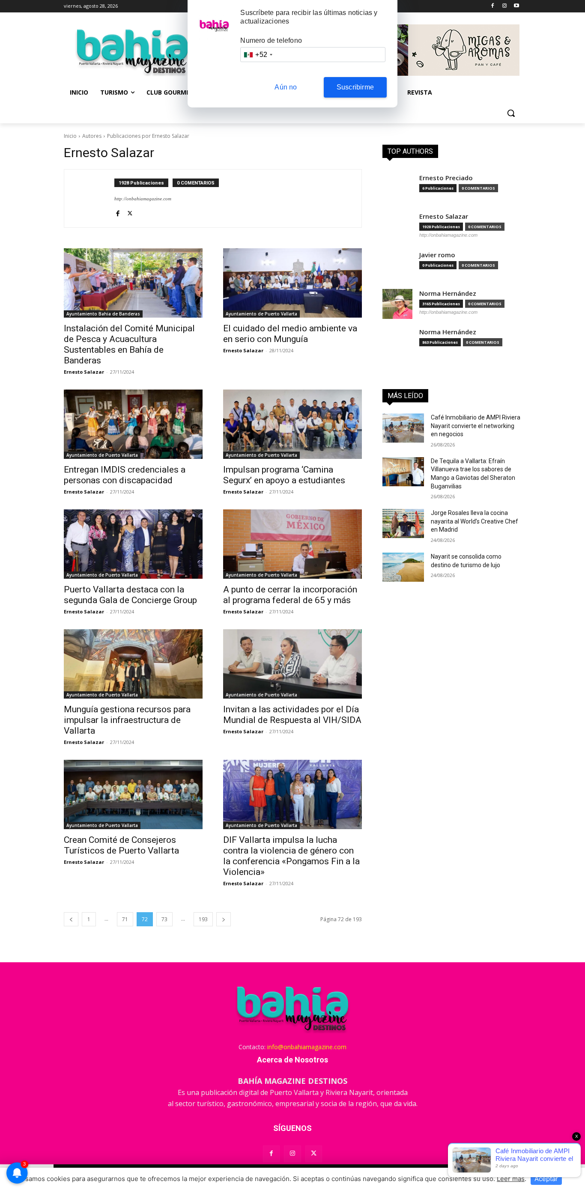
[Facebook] (493, 6)
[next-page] (223, 919)
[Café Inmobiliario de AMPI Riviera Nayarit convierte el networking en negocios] (403, 428)
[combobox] (258, 55)
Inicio (70, 136)
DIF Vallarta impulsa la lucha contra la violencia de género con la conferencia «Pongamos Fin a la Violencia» (291, 856)
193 (203, 919)
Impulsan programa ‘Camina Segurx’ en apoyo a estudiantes (284, 474)
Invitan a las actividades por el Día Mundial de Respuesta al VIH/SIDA (292, 714)
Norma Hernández (447, 293)
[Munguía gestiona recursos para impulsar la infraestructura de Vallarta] (133, 664)
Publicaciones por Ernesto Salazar (148, 136)
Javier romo (437, 255)
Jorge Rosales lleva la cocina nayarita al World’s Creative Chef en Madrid (474, 521)
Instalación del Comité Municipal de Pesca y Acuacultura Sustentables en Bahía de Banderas (129, 344)
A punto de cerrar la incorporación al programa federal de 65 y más (290, 594)
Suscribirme (355, 87)
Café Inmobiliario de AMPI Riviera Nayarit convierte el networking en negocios (475, 425)
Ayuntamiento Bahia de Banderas (103, 314)
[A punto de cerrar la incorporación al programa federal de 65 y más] (292, 544)
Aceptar (546, 1179)
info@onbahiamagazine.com (306, 1047)
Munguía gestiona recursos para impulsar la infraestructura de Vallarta (127, 720)
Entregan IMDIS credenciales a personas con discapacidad (124, 474)
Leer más (511, 1179)
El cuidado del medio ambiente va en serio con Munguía (290, 333)
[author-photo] (93, 198)
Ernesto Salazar (84, 372)
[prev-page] (71, 919)
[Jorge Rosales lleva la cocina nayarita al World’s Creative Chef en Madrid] (403, 523)
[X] (130, 212)
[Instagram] (504, 6)
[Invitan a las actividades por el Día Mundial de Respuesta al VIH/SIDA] (292, 664)
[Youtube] (516, 6)
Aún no (286, 87)
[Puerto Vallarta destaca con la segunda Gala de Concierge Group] (133, 544)
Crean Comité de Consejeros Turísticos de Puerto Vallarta (121, 845)
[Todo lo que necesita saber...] (132, 51)
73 (164, 919)
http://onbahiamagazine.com (142, 198)
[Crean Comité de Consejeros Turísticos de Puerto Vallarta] (133, 794)
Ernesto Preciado (446, 178)
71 (125, 919)
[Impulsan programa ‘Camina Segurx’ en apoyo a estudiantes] (292, 424)
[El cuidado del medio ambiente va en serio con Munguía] (292, 283)
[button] (511, 113)
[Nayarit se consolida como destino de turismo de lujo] (403, 567)
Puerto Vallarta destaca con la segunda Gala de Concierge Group (130, 594)
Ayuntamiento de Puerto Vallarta (261, 314)
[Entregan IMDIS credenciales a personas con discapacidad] (133, 424)
